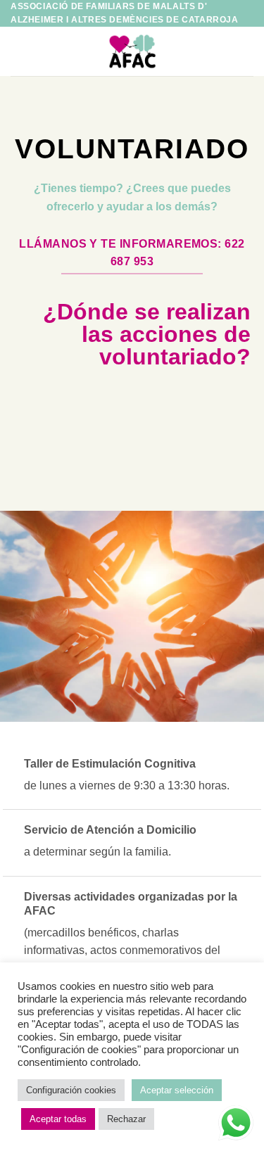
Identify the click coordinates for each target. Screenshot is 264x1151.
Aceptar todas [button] (58, 1119)
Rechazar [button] (126, 1119)
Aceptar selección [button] (176, 1090)
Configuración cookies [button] (71, 1090)
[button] (19, 51)
